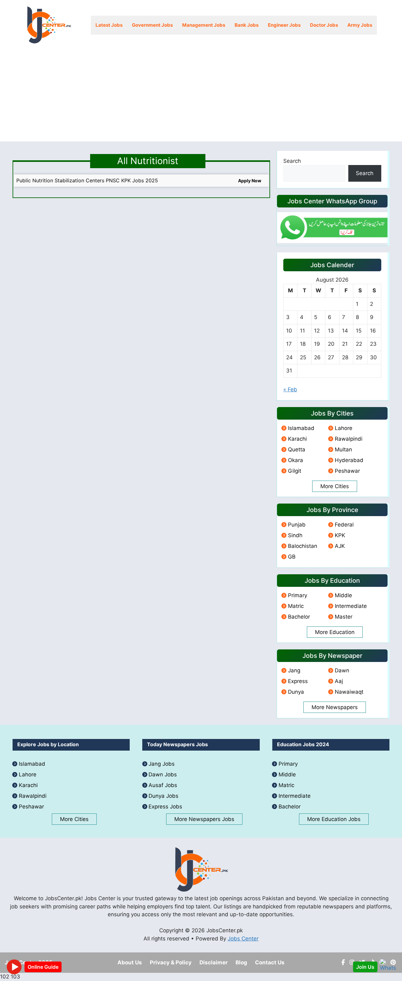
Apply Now (249, 180)
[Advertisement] (201, 97)
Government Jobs (152, 25)
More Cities (334, 486)
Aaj (339, 681)
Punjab (297, 524)
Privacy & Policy (171, 962)
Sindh (295, 535)
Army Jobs (359, 25)
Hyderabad (349, 460)
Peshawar (347, 471)
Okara (295, 460)
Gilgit (294, 471)
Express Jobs (165, 806)
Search (292, 161)
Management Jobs (203, 25)
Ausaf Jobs (163, 785)
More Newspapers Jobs (204, 819)
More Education (335, 632)
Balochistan (302, 546)
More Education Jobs (334, 819)
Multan (343, 449)
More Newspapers (335, 707)
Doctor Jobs (324, 25)
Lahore (343, 428)
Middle (343, 595)
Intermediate (351, 606)
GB (292, 557)
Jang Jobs (162, 764)
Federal (344, 524)
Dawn (342, 670)
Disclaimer (213, 962)
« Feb (290, 389)
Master (343, 617)
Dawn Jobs (163, 774)
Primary (297, 595)
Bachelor (299, 617)
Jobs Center (243, 938)
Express (298, 681)
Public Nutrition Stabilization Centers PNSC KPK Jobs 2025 (87, 180)
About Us (129, 962)
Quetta (296, 449)
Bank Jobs (246, 25)
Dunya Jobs (163, 796)
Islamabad (301, 428)
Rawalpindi (348, 439)
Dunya (296, 692)
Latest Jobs (108, 25)
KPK (340, 535)
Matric (296, 606)
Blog (241, 962)
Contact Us (270, 962)
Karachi (297, 439)
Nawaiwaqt (349, 692)
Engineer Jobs (284, 25)
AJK (340, 546)
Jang (294, 670)
